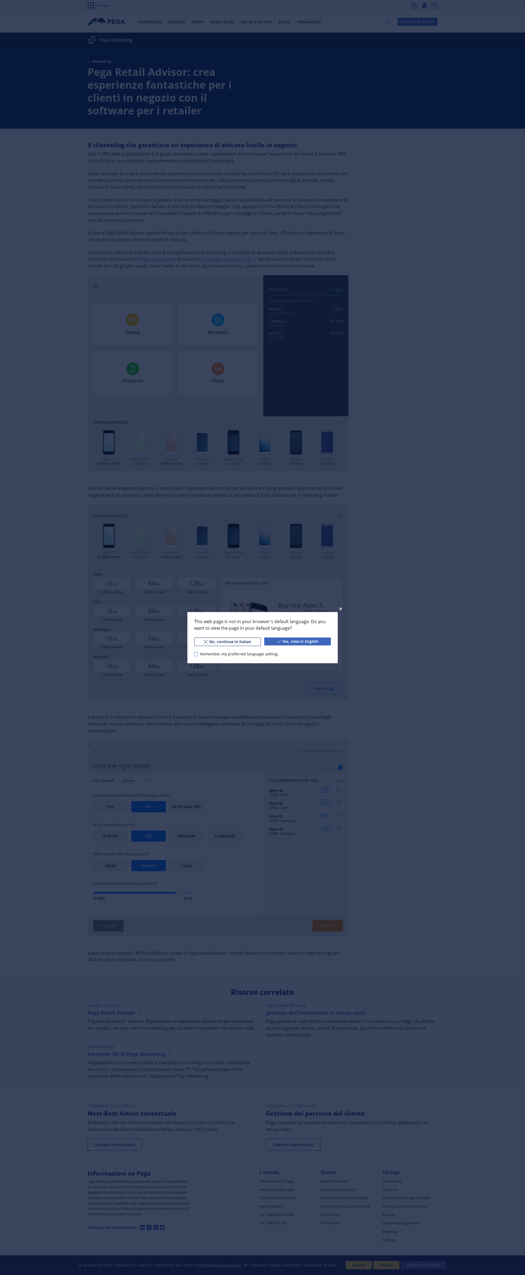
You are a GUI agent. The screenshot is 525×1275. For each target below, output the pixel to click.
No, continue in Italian (230, 641)
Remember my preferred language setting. (239, 654)
